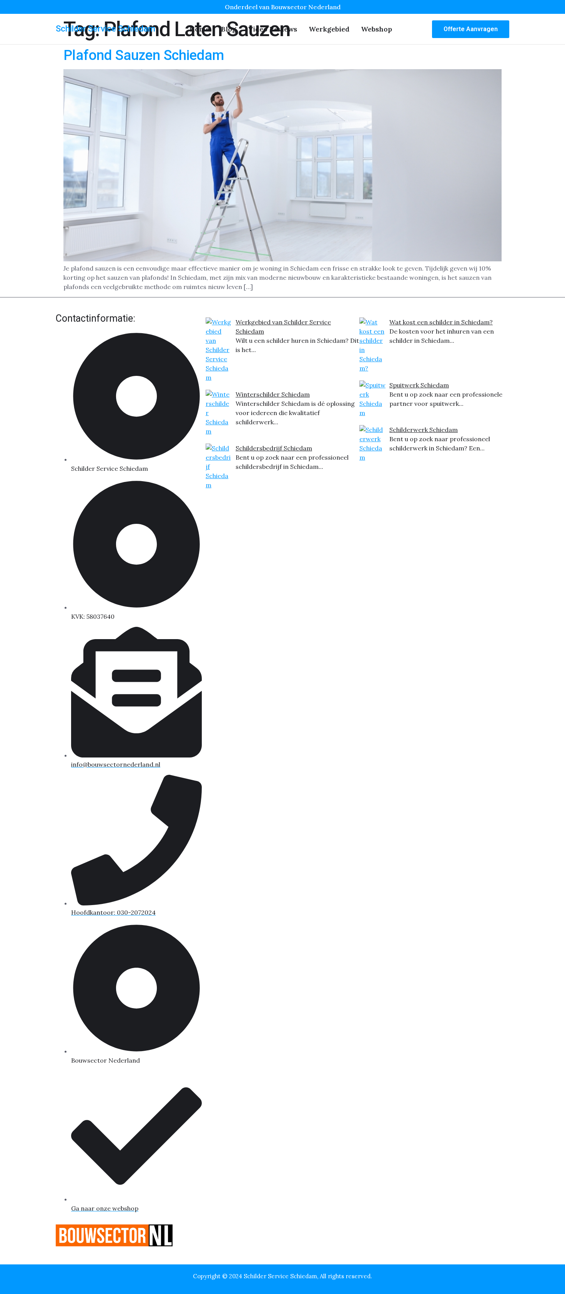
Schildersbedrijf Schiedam (274, 448)
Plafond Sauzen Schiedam (143, 55)
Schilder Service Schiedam (105, 28)
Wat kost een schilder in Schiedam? (441, 322)
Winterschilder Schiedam (273, 394)
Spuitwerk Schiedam (419, 385)
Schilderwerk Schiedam (423, 430)
